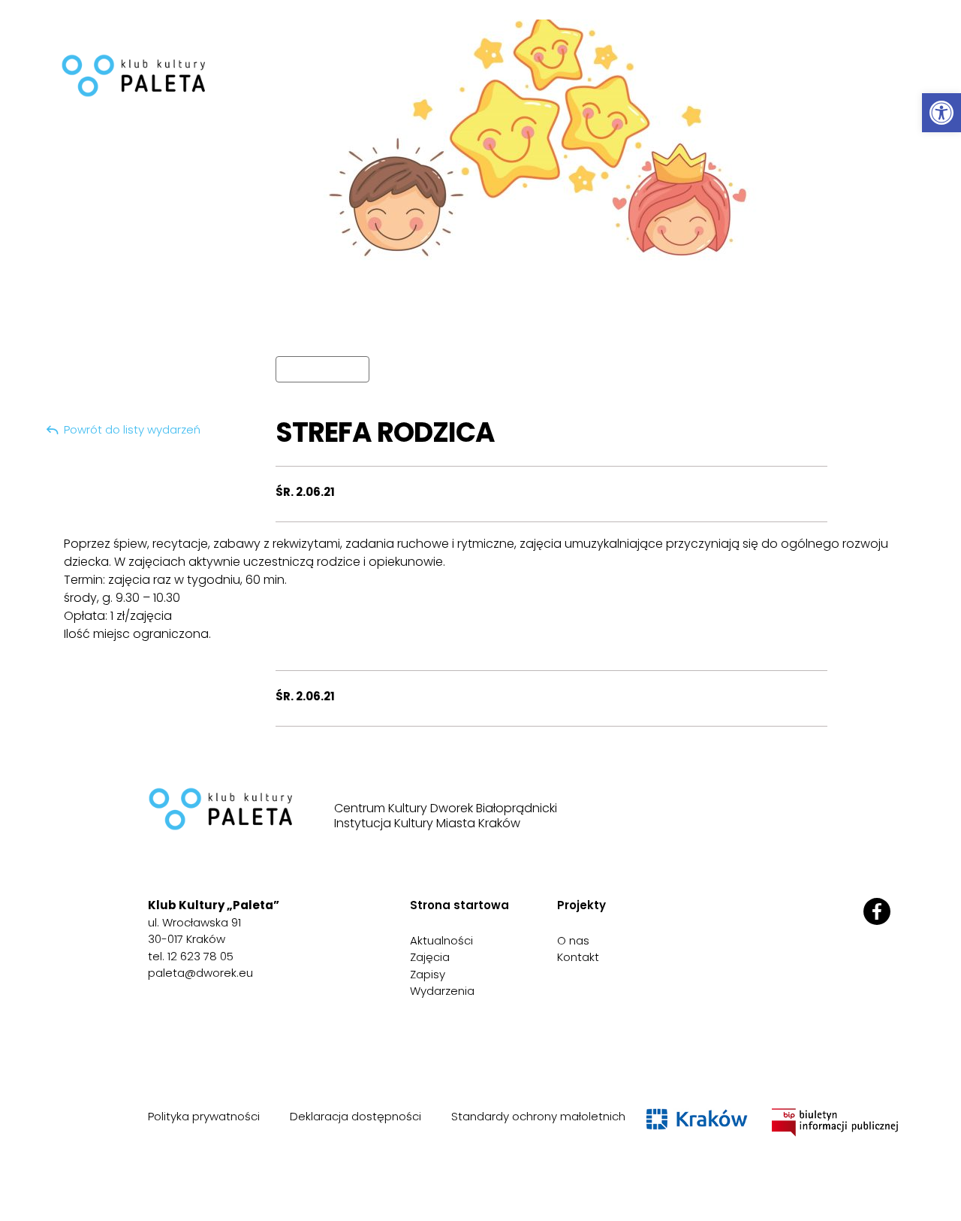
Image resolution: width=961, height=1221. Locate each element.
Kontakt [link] (578, 957)
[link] (941, 112)
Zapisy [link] (427, 974)
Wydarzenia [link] (442, 991)
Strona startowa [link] (459, 905)
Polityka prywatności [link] (204, 1116)
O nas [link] (573, 940)
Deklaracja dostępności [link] (355, 1116)
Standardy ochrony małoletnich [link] (538, 1116)
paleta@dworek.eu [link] (200, 973)
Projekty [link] (581, 905)
